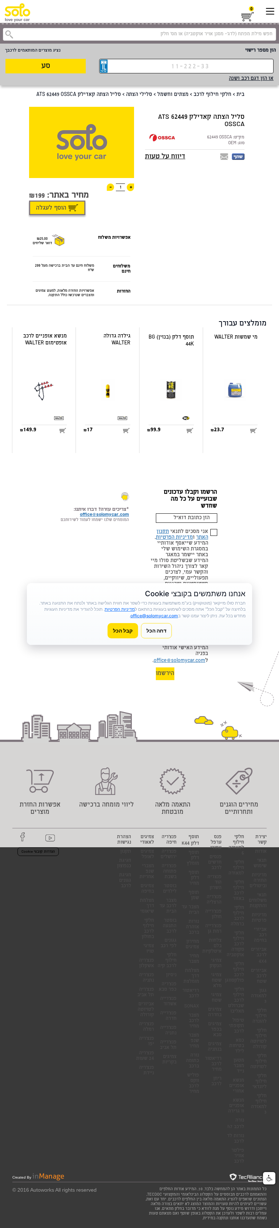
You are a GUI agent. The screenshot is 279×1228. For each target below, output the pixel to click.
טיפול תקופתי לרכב (236, 1026)
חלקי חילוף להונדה (259, 1016)
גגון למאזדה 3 (259, 996)
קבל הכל (123, 630)
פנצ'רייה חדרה (168, 1016)
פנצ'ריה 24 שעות (145, 1056)
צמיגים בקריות (169, 1059)
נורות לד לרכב (235, 1139)
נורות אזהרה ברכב (192, 927)
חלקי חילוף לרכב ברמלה (237, 916)
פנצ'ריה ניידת (146, 1070)
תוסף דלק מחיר (194, 878)
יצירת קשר (261, 840)
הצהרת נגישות (124, 840)
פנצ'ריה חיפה (169, 840)
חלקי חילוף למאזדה (236, 868)
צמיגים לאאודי (147, 840)
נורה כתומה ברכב (192, 1061)
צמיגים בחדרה (215, 1012)
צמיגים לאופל (147, 854)
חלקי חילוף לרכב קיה (167, 961)
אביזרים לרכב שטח (259, 976)
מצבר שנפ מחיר (194, 1041)
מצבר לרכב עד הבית (168, 906)
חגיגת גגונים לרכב (125, 881)
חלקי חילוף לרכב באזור (238, 891)
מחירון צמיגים (192, 944)
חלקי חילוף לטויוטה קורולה (258, 1039)
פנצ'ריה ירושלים (169, 854)
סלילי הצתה (139, 95)
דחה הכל (156, 630)
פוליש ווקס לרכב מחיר (193, 1084)
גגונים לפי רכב (169, 943)
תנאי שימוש (260, 863)
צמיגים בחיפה (147, 889)
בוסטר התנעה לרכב (170, 926)
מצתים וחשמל (173, 95)
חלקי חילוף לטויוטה (258, 1062)
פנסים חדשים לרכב (215, 863)
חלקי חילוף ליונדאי (259, 1082)
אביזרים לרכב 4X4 (259, 956)
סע (45, 66)
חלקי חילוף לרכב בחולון (148, 929)
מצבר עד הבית (190, 910)
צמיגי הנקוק (216, 963)
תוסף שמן (194, 895)
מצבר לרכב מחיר (194, 1021)
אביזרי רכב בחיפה (260, 935)
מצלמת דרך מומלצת (191, 976)
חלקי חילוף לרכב (212, 95)
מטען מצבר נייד (239, 1066)
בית (240, 95)
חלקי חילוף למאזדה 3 (259, 1104)
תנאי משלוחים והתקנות (258, 901)
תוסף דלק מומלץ (193, 858)
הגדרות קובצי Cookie (38, 852)
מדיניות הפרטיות (174, 538)
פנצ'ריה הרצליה (214, 899)
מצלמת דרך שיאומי (147, 906)
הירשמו (165, 673)
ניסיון (171, 975)
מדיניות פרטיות (259, 918)
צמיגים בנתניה (215, 1047)
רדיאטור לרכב (190, 993)
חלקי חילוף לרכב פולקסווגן (234, 972)
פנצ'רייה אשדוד (168, 1001)
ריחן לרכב (216, 1081)
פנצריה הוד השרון (214, 882)
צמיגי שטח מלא (216, 981)
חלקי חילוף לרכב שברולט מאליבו (236, 1000)
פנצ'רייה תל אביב (168, 1045)
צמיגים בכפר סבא (215, 1030)
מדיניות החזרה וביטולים (258, 881)
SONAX (191, 1006)
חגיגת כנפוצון (124, 863)
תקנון (125, 852)
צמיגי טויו (148, 949)
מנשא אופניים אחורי (236, 1086)
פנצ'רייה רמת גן (213, 929)
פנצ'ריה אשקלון (146, 963)
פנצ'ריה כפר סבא (168, 987)
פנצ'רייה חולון (213, 914)
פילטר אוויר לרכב (237, 1156)
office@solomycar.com (179, 661)
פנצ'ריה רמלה (146, 1027)
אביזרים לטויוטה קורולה (146, 1010)
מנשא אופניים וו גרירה (236, 1106)
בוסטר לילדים (170, 889)
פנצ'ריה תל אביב (145, 992)
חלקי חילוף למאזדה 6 (236, 845)
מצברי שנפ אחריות (147, 872)
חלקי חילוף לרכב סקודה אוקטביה (235, 944)
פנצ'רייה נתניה (168, 1030)
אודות (261, 852)
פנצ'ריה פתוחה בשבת (169, 872)
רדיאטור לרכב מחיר (213, 1064)
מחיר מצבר (194, 959)
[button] (269, 1178)
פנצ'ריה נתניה (146, 978)
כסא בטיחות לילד (236, 1046)
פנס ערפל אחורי (216, 843)
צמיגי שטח (216, 998)
